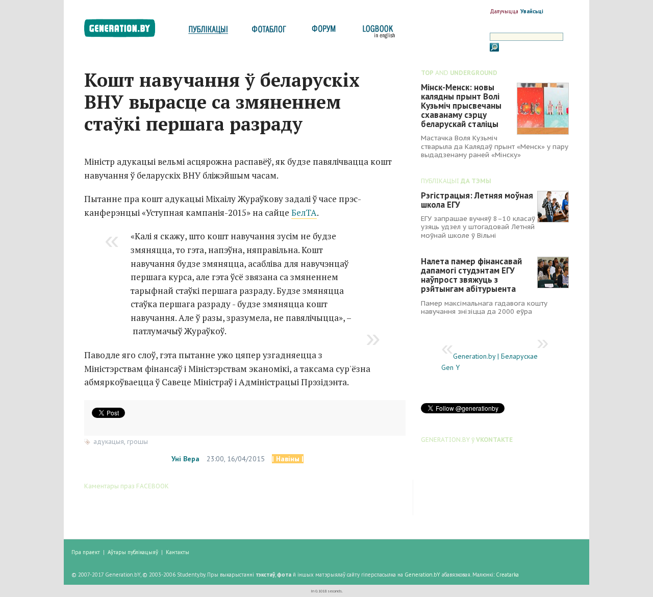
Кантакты (177, 552)
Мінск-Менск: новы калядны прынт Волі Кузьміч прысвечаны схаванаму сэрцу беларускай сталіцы (461, 106)
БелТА (304, 212)
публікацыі (208, 32)
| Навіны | (288, 458)
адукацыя (108, 441)
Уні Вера (185, 458)
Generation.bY (422, 574)
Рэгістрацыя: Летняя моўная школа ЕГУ (477, 200)
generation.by (125, 30)
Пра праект (85, 552)
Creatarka (507, 574)
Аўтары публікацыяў (133, 552)
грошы (137, 441)
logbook (376, 32)
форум (322, 32)
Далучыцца (504, 11)
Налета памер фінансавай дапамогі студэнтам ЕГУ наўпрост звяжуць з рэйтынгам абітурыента (471, 275)
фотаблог (269, 32)
